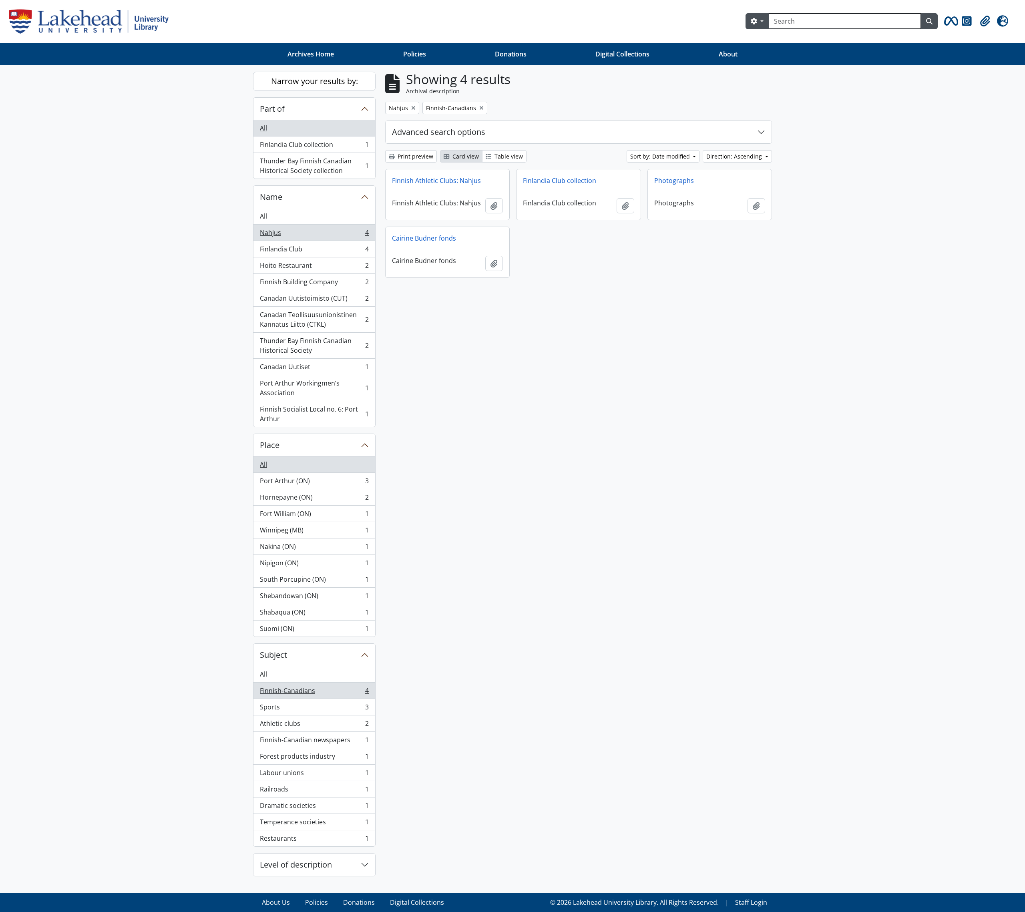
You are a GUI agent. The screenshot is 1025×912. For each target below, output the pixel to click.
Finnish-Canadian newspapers (314, 741)
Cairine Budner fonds (424, 238)
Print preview (414, 156)
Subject (273, 654)
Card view (465, 156)
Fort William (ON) (314, 515)
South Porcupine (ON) (314, 581)
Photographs (674, 180)
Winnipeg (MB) (314, 532)
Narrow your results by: (314, 81)
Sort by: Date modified (660, 156)
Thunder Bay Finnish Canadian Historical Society (314, 345)
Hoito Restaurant (314, 267)
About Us (276, 902)
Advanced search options (438, 132)
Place (269, 445)
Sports (314, 709)
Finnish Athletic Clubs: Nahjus (436, 180)
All (263, 128)
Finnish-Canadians (314, 692)
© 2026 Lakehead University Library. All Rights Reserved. (634, 902)
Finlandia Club (314, 251)
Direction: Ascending (735, 156)
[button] (950, 21)
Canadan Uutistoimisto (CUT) (314, 300)
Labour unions (314, 774)
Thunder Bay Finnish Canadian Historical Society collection (314, 166)
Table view (508, 156)
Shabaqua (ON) (314, 614)
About (728, 54)
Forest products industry (314, 758)
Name (271, 196)
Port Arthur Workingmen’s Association (314, 388)
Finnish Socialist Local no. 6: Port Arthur (314, 414)
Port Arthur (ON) (314, 482)
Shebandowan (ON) (314, 597)
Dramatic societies (314, 807)
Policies (414, 54)
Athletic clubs (314, 725)
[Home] (92, 21)
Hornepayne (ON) (314, 499)
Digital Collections (622, 54)
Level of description (296, 864)
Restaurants (314, 840)
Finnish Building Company (314, 283)
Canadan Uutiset (314, 368)
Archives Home (310, 54)
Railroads (314, 791)
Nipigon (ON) (314, 564)
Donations (511, 54)
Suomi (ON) (314, 630)
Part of (272, 108)
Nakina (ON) (314, 548)
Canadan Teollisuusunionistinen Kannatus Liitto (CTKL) (314, 319)
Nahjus (314, 234)
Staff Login (751, 902)
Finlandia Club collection (314, 146)
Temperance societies (314, 824)
